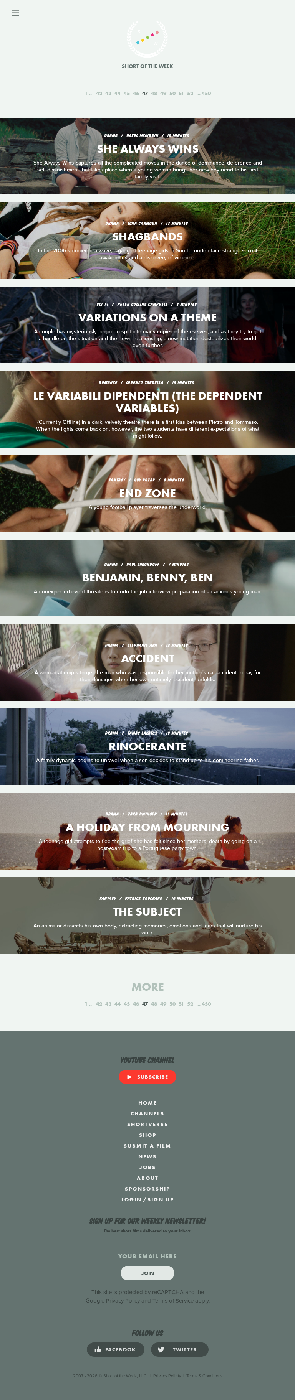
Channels (147, 1113)
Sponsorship (147, 1188)
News (147, 1156)
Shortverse (147, 1124)
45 (127, 93)
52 (190, 93)
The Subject (147, 911)
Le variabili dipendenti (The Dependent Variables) (147, 402)
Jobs (147, 1167)
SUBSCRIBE (152, 1076)
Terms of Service (173, 1300)
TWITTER (185, 1349)
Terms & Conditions (204, 1376)
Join (147, 1273)
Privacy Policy (123, 1300)
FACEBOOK (120, 1349)
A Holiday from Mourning (147, 827)
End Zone (147, 493)
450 (206, 93)
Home (147, 1102)
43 (108, 93)
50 (172, 93)
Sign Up (161, 1199)
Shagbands (147, 236)
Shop (147, 1135)
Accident (147, 658)
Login (131, 1199)
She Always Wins (148, 149)
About (148, 1177)
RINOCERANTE (147, 746)
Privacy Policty (167, 1376)
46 (136, 93)
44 (117, 93)
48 (154, 93)
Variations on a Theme (147, 317)
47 (145, 93)
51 (181, 93)
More (147, 987)
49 (163, 93)
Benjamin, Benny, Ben (147, 577)
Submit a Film (147, 1145)
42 (99, 93)
